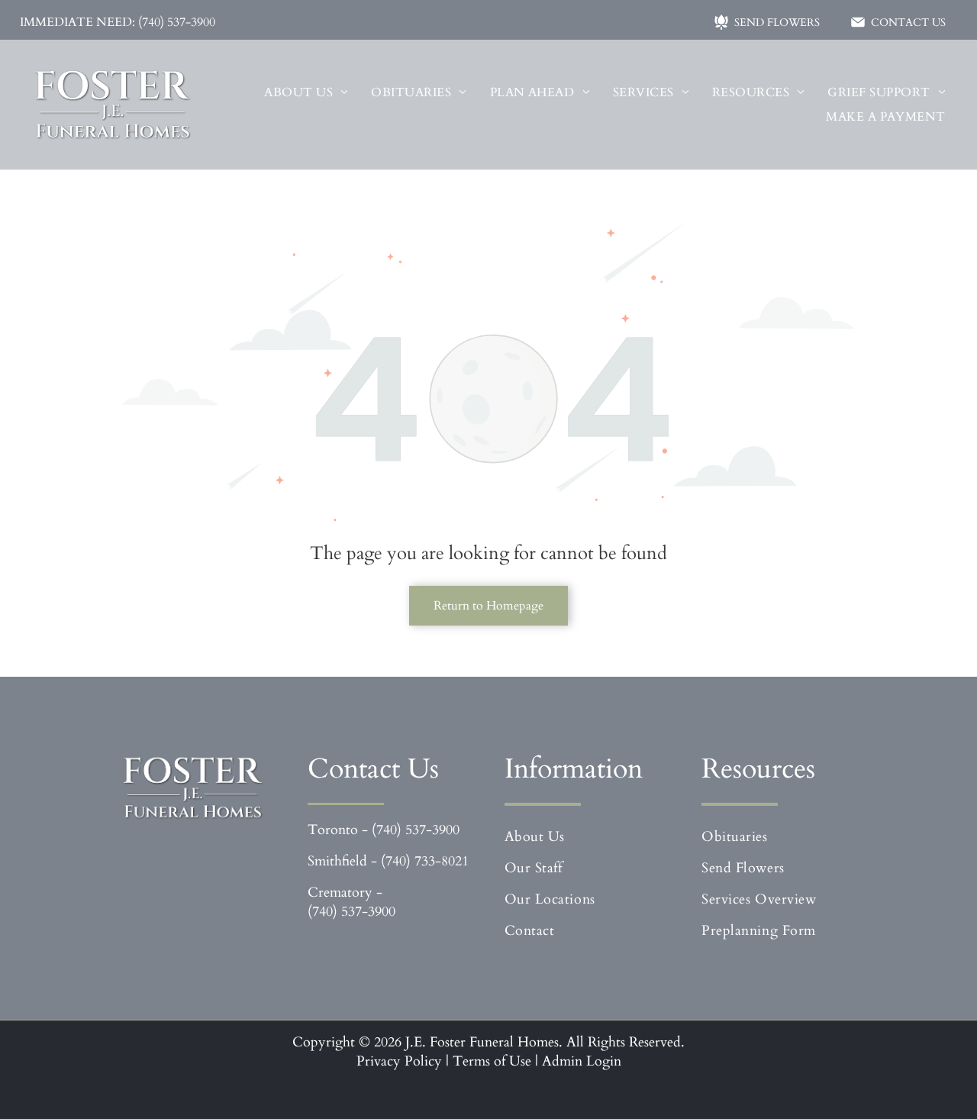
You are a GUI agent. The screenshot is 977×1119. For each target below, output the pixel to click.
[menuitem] (306, 92)
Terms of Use (492, 1061)
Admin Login (581, 1061)
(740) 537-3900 (415, 829)
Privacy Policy (399, 1061)
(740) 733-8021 (425, 861)
